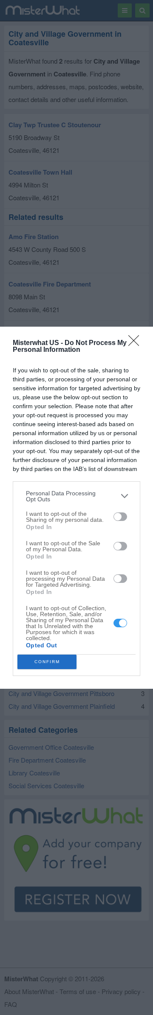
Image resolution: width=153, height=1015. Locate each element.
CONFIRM (47, 661)
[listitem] (76, 496)
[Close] (136, 343)
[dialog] (76, 508)
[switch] (120, 516)
